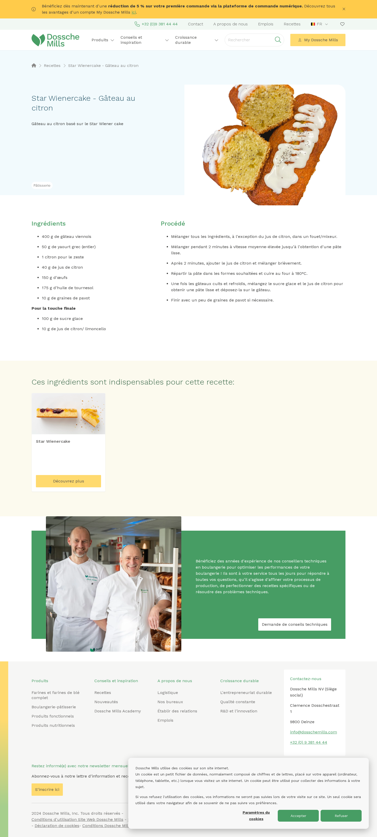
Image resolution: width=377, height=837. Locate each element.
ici (134, 12)
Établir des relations (177, 711)
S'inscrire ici (47, 789)
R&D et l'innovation (238, 711)
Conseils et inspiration (116, 680)
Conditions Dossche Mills (106, 825)
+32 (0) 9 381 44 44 (308, 742)
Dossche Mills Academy (117, 711)
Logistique (167, 692)
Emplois (265, 24)
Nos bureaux (170, 701)
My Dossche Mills (321, 39)
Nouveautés (106, 701)
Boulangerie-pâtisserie (54, 706)
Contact (195, 24)
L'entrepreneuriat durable (246, 692)
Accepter (298, 816)
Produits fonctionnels (53, 716)
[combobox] (320, 24)
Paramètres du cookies (256, 815)
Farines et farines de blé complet (56, 695)
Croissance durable (239, 680)
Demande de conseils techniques (295, 624)
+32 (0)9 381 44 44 (160, 24)
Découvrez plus (68, 481)
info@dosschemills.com (313, 732)
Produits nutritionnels (53, 725)
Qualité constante (237, 701)
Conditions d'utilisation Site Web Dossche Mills (77, 819)
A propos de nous (230, 24)
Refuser (341, 816)
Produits (40, 680)
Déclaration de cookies (57, 825)
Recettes (292, 24)
